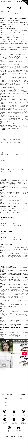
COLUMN (8, 11)
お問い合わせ (21, 436)
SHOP (6, 405)
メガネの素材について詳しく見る (8, 306)
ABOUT (21, 402)
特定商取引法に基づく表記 (10, 436)
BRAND (7, 402)
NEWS (20, 399)
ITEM (6, 399)
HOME (2, 11)
